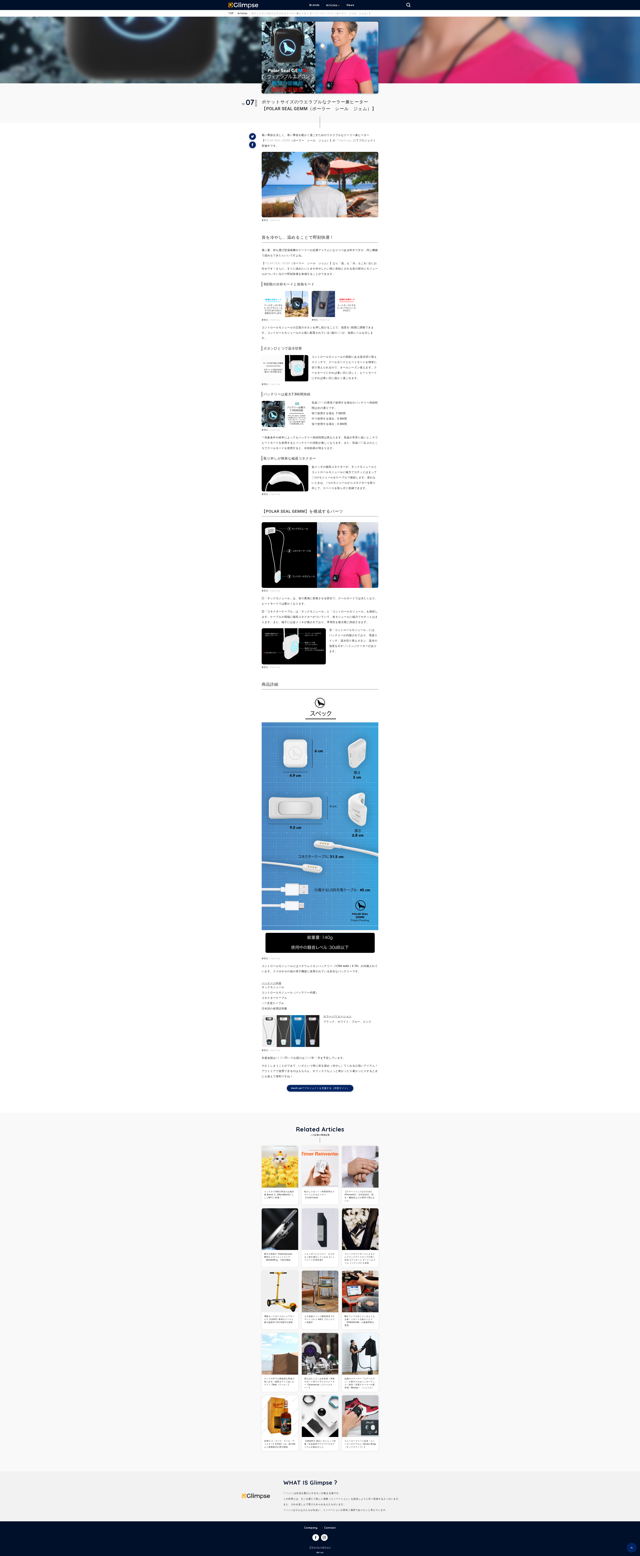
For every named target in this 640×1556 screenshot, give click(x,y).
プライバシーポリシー (320, 1547)
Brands (314, 5)
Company (311, 1527)
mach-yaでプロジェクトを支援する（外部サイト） (320, 1088)
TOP (231, 13)
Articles (331, 5)
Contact (330, 1527)
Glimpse (243, 6)
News (350, 5)
